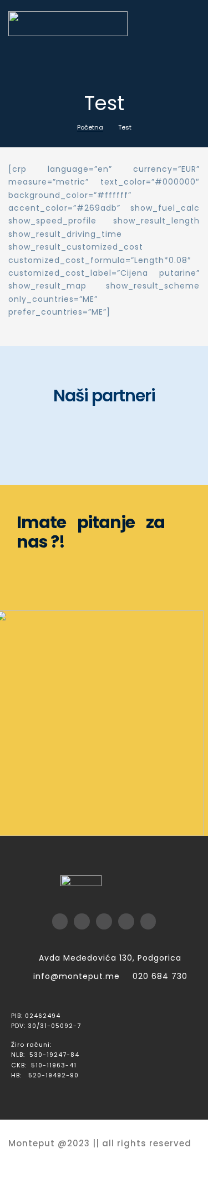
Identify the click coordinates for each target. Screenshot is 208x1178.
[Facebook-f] (60, 921)
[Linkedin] (148, 921)
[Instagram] (126, 921)
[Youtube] (104, 921)
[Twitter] (82, 921)
